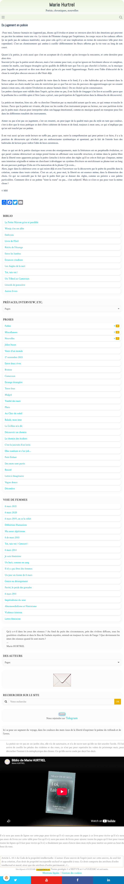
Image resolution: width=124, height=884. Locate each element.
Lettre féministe (13, 618)
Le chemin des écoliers (16, 438)
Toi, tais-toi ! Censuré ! (16, 543)
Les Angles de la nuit (15, 266)
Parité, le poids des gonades (18, 587)
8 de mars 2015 (12, 537)
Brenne (8, 369)
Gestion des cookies (72, 873)
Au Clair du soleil (13, 413)
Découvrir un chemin (15, 432)
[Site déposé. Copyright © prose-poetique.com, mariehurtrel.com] (43, 869)
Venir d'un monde (14, 351)
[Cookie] (6, 877)
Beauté (8, 469)
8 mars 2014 (11, 550)
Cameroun (10, 376)
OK (117, 701)
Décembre (10, 488)
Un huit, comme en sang (17, 562)
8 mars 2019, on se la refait (18, 518)
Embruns (9, 235)
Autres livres (11, 291)
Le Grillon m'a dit (13, 426)
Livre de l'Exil (11, 241)
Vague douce (11, 482)
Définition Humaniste (16, 525)
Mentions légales (50, 873)
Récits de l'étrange (14, 247)
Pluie (7, 407)
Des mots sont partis (15, 463)
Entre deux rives (13, 363)
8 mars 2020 (11, 512)
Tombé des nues (13, 401)
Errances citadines (14, 260)
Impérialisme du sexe (15, 600)
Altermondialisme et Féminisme (21, 606)
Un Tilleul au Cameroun (17, 278)
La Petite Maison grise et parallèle (21, 222)
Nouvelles (61, 338)
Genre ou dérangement (16, 581)
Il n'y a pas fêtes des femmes (18, 568)
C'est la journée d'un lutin (17, 444)
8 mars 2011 (10, 593)
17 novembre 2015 (14, 357)
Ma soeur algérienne (15, 531)
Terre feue (10, 388)
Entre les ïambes (13, 253)
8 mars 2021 (11, 506)
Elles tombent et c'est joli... (18, 451)
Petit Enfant (11, 457)
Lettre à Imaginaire (14, 476)
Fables (61, 326)
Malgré (8, 394)
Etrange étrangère (13, 382)
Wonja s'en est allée (14, 228)
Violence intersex (13, 612)
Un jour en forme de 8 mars (18, 575)
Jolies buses (10, 344)
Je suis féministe (13, 556)
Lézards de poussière (15, 285)
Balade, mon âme (13, 419)
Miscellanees (61, 332)
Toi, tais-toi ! (11, 272)
